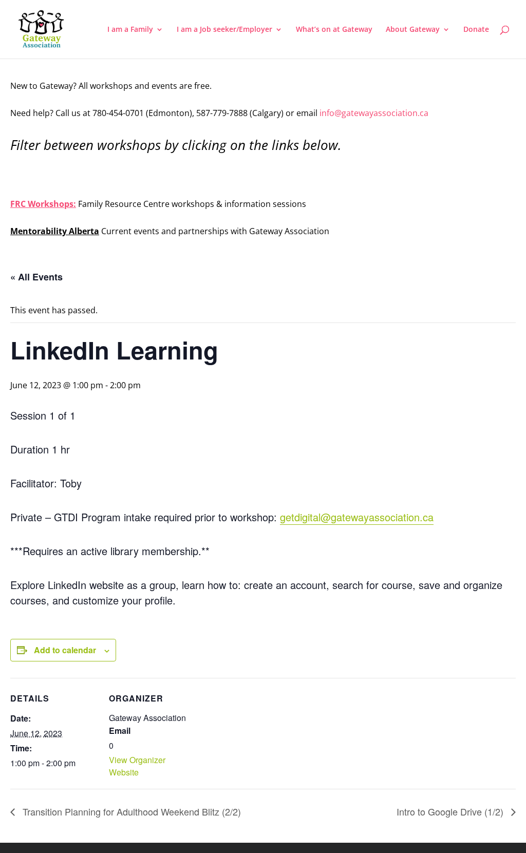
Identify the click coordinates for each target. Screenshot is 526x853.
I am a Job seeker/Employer (224, 30)
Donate (476, 30)
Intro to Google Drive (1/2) (451, 811)
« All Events (36, 276)
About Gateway (413, 30)
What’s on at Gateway (334, 30)
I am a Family (130, 30)
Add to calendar (65, 650)
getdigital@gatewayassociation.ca (357, 516)
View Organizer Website (137, 766)
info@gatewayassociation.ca (375, 113)
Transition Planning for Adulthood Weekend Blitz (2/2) (130, 811)
